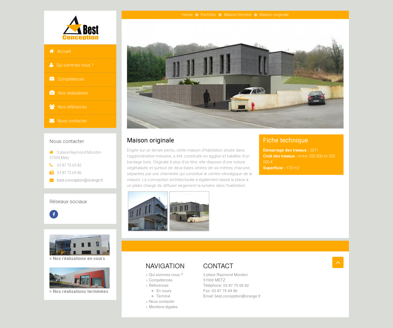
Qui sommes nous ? (75, 65)
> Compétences (159, 279)
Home (187, 14)
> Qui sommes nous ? (164, 274)
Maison (230, 14)
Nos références (72, 107)
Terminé (244, 14)
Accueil (64, 51)
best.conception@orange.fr (80, 180)
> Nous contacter (160, 301)
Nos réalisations (73, 93)
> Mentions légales (162, 306)
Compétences (70, 79)
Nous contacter (72, 120)
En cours (163, 290)
